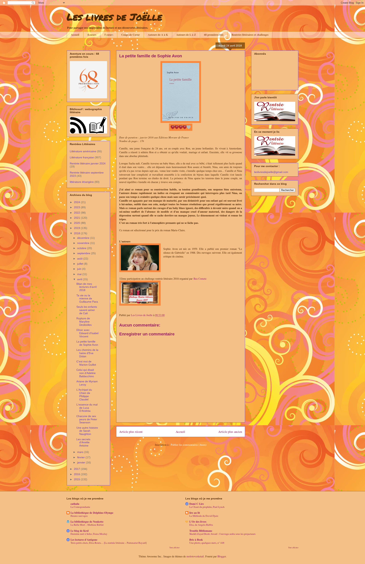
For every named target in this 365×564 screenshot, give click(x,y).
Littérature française (82, 157)
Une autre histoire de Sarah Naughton (87, 431)
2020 (77, 222)
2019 (77, 228)
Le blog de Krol (80, 531)
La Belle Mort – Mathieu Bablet (87, 524)
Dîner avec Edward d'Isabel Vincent (87, 333)
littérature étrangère (82, 181)
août (80, 258)
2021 (77, 217)
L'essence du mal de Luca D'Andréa (87, 408)
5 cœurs (108, 35)
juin (79, 268)
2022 (77, 212)
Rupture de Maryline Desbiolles (84, 321)
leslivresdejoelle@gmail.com (271, 172)
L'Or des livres (197, 522)
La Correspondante (80, 507)
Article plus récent (131, 431)
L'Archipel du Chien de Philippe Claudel (84, 394)
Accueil (75, 35)
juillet (80, 263)
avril (80, 279)
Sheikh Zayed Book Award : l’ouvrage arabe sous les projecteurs (222, 534)
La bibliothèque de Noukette (87, 522)
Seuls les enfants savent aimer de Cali (86, 310)
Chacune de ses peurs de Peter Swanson (86, 419)
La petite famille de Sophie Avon (87, 343)
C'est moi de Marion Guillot (86, 363)
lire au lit (194, 513)
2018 (77, 233)
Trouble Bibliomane (200, 531)
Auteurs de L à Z (186, 35)
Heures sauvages (79, 515)
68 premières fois (213, 35)
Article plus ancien (230, 431)
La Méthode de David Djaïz (203, 515)
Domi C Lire (196, 504)
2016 (77, 474)
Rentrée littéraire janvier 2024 (88, 163)
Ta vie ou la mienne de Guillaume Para (87, 298)
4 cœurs (91, 35)
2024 (77, 202)
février (81, 457)
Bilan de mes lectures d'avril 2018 (86, 287)
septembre (84, 253)
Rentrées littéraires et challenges (250, 35)
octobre (82, 248)
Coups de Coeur (130, 35)
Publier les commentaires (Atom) (188, 444)
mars (80, 452)
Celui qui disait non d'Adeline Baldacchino (86, 373)
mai (79, 274)
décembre (83, 237)
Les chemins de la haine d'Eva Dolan (87, 353)
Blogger (221, 556)
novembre (83, 243)
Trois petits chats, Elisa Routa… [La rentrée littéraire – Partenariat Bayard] (109, 542)
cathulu (75, 504)
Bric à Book (196, 540)
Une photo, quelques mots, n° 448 (206, 542)
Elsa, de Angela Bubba (201, 524)
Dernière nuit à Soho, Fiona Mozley (89, 534)
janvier (81, 462)
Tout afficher (174, 547)
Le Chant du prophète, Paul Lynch (207, 507)
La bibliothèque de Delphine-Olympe (92, 513)
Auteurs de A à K (158, 35)
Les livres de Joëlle (114, 17)
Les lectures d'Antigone (84, 540)
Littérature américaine (83, 151)
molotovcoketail (195, 556)
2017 (77, 468)
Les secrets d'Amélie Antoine (83, 442)
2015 (77, 479)
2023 (77, 207)
